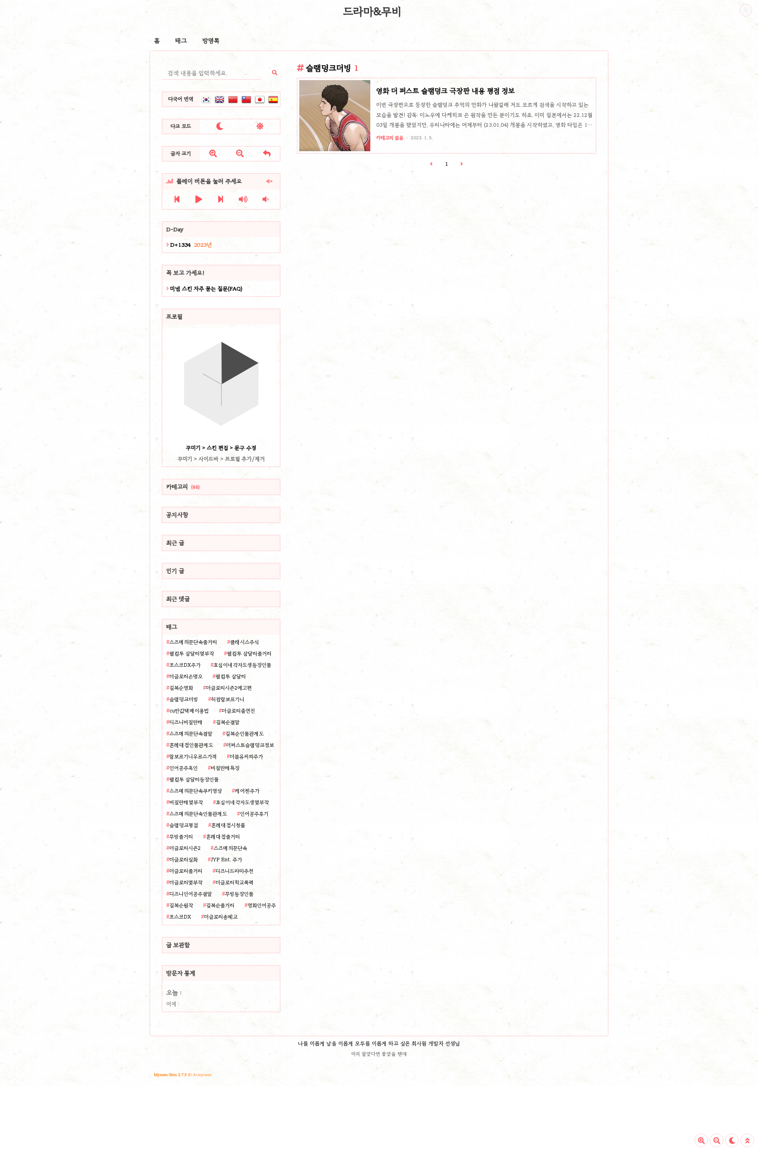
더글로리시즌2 (185, 848)
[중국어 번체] (246, 99)
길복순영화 (181, 688)
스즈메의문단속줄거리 (193, 642)
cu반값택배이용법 (189, 711)
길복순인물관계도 (244, 734)
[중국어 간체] (233, 99)
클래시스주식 (244, 642)
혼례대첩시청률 (228, 825)
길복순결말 (228, 722)
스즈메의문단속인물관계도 (198, 814)
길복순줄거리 (220, 905)
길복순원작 (181, 905)
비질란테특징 (225, 768)
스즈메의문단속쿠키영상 (195, 791)
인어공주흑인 (183, 768)
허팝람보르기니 (227, 699)
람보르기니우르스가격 (193, 757)
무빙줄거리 (181, 837)
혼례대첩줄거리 (223, 837)
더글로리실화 (183, 860)
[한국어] (206, 99)
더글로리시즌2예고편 (229, 688)
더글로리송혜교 (221, 917)
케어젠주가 (247, 791)
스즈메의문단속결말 (190, 734)
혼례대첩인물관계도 (191, 745)
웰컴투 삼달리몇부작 (191, 654)
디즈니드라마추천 (234, 871)
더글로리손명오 (186, 676)
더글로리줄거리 (186, 871)
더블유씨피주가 (246, 757)
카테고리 (183, 486)
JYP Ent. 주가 (226, 860)
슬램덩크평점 (183, 825)
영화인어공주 (262, 905)
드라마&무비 (372, 11)
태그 (181, 40)
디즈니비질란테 (186, 722)
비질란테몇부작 (186, 802)
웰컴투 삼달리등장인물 (194, 779)
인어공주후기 (254, 814)
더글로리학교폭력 (234, 882)
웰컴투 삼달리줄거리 (249, 654)
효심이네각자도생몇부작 (242, 802)
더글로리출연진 (238, 711)
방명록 (211, 40)
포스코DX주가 (185, 665)
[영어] (219, 99)
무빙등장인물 (239, 894)
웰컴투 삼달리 (231, 676)
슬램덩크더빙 (183, 699)
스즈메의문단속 (230, 848)
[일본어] (260, 99)
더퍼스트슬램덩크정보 (250, 745)
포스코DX (180, 917)
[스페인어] (273, 99)
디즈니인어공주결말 (190, 894)
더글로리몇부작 (186, 882)
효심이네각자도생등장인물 (242, 665)
